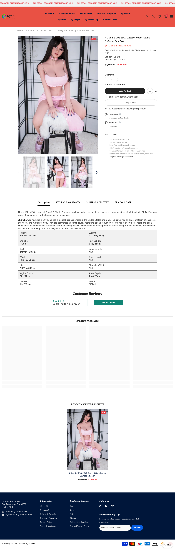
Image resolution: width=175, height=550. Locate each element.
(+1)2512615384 (19, 511)
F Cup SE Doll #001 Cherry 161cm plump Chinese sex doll (87, 474)
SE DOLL (22, 220)
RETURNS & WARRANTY (68, 202)
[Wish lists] (159, 16)
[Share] (155, 91)
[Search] (146, 16)
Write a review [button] (108, 302)
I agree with (113, 97)
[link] (22, 382)
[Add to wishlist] (150, 91)
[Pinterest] (99, 505)
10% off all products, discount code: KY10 (53, 3)
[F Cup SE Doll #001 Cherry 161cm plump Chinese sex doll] (87, 439)
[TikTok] (106, 505)
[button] (18, 172)
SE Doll (117, 57)
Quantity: (109, 74)
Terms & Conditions (129, 97)
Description (44, 202)
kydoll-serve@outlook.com (19, 514)
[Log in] (153, 16)
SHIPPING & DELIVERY (97, 202)
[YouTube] (112, 505)
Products (29, 30)
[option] (58, 95)
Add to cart (125, 91)
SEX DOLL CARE (123, 202)
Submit (137, 527)
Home (20, 30)
